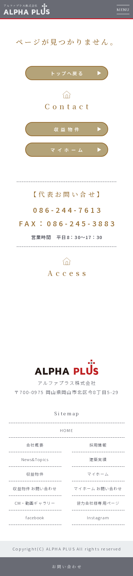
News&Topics (35, 459)
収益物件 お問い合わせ (35, 488)
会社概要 (34, 445)
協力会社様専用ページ (98, 503)
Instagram (98, 517)
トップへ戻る (67, 73)
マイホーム (67, 149)
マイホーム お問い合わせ (98, 488)
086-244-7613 (67, 210)
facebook (35, 517)
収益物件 (68, 129)
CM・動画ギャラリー (35, 503)
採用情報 (97, 445)
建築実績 (97, 459)
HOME (66, 430)
